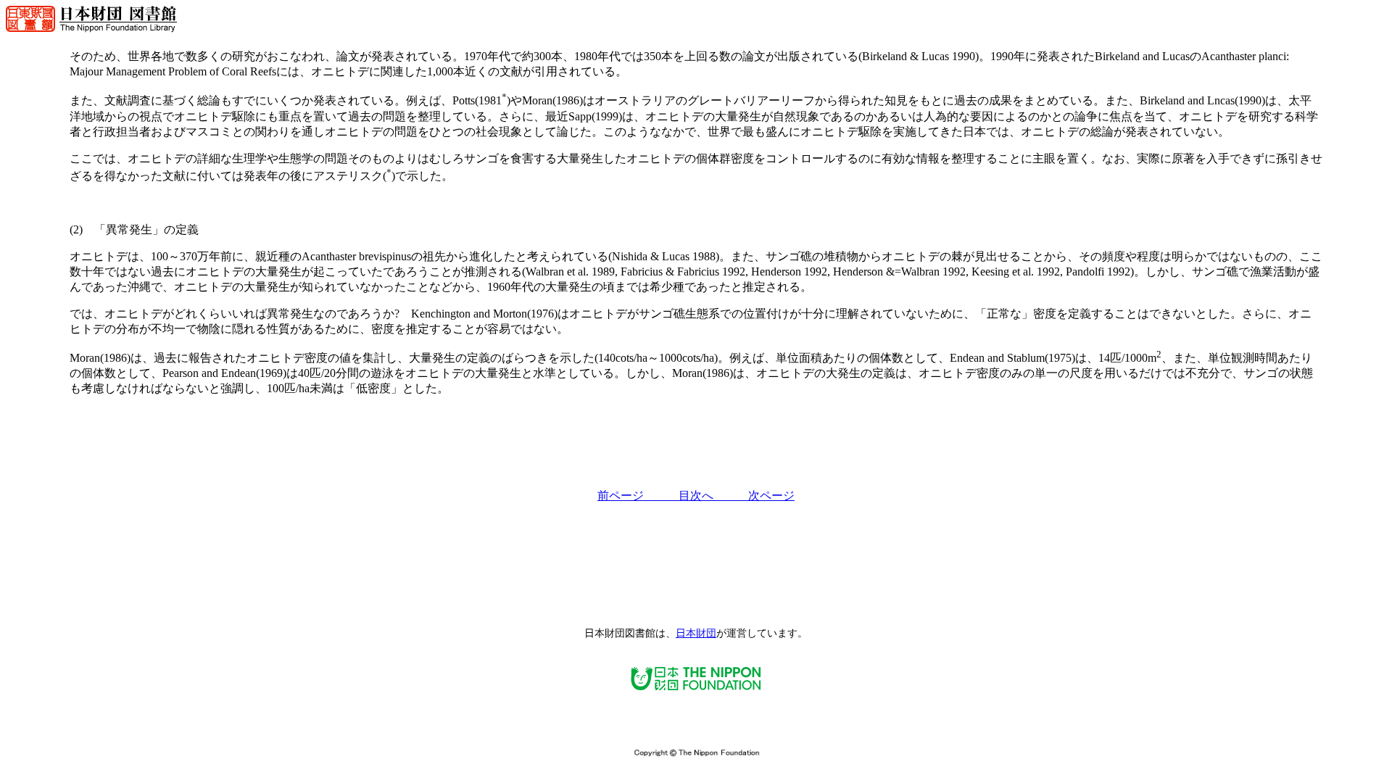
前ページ (638, 495)
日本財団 (696, 633)
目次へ (713, 495)
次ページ (771, 495)
